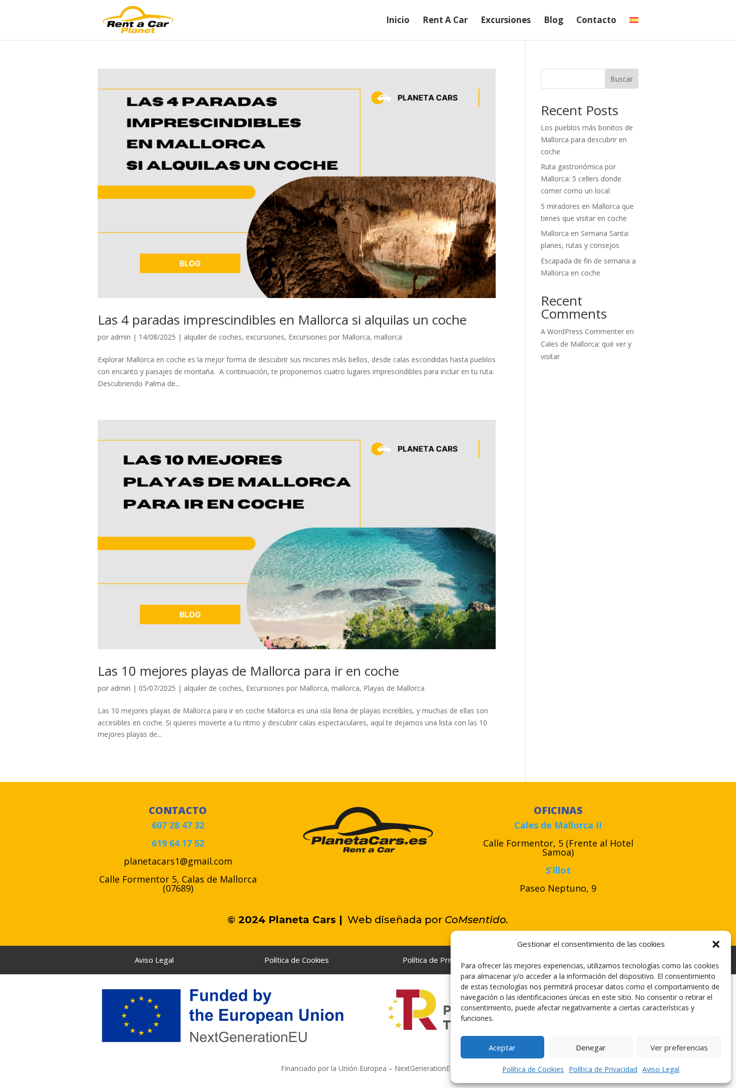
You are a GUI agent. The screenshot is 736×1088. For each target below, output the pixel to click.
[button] (716, 944)
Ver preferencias (679, 1047)
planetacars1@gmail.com (178, 861)
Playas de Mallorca (394, 688)
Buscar (621, 79)
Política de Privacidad (603, 1069)
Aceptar (502, 1047)
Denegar (591, 1047)
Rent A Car (445, 21)
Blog (553, 21)
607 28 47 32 (178, 825)
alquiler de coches (213, 337)
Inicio (398, 21)
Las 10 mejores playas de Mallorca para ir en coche (248, 671)
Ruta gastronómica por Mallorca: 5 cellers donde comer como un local (581, 178)
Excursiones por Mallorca (329, 337)
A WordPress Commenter (582, 331)
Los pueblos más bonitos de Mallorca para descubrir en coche (587, 139)
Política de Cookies (533, 1069)
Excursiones (506, 21)
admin (121, 337)
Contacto (596, 21)
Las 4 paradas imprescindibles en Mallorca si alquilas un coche (282, 320)
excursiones (265, 337)
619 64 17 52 (178, 843)
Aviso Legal (660, 1069)
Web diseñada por (399, 920)
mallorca (388, 337)
